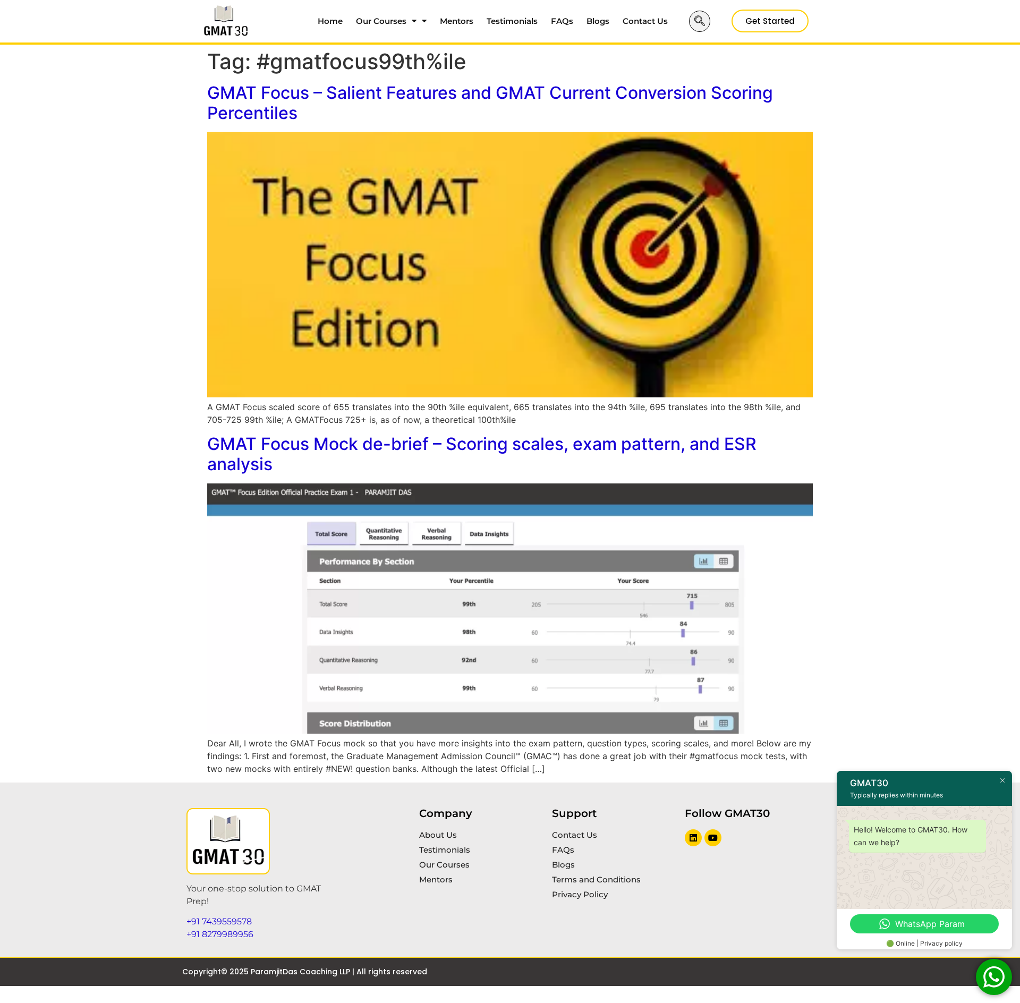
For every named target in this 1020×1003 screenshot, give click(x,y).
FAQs (562, 21)
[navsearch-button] (699, 21)
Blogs (597, 21)
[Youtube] (712, 837)
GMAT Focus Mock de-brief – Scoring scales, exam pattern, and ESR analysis (481, 454)
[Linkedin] (693, 837)
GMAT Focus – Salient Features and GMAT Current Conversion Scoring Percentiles (490, 102)
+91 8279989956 (219, 934)
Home (330, 21)
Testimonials (512, 21)
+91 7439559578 (219, 921)
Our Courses (381, 21)
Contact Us (645, 21)
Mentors (456, 21)
